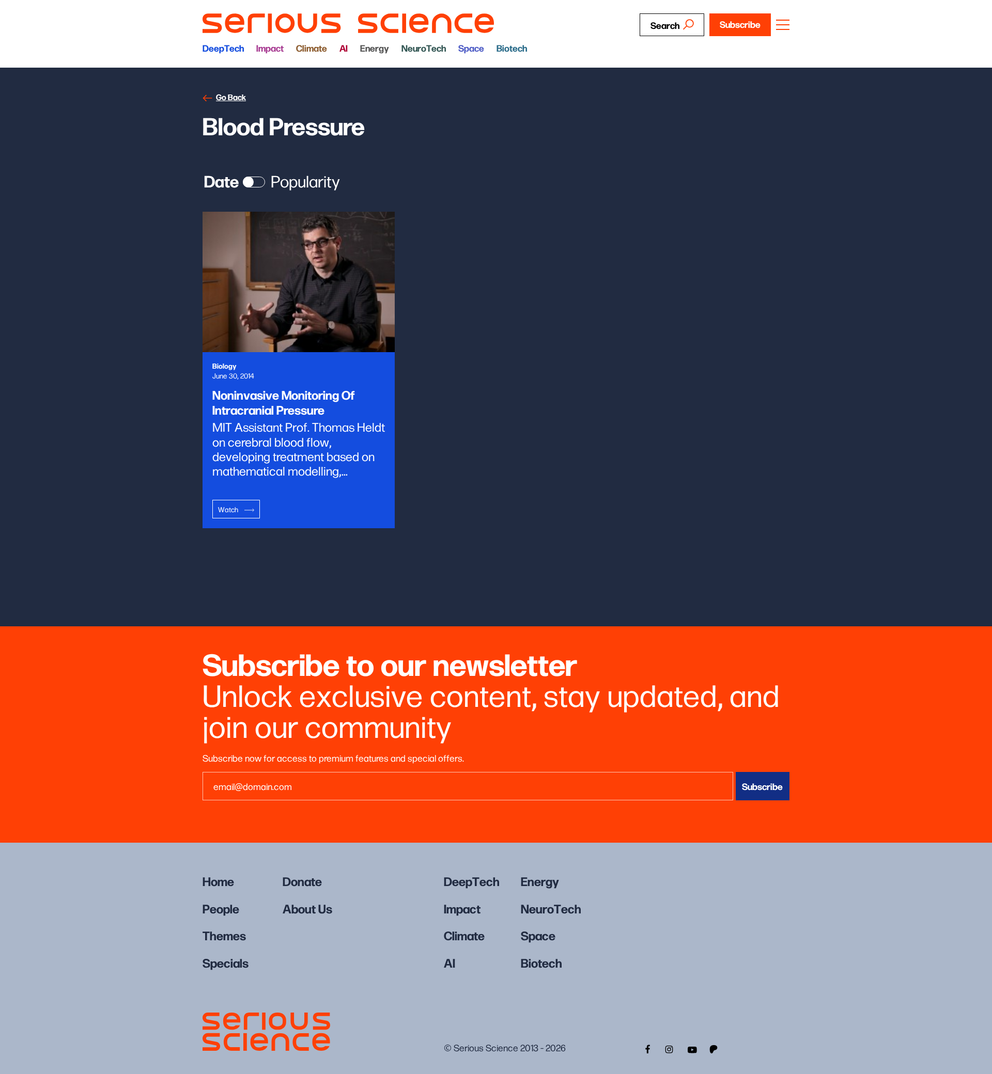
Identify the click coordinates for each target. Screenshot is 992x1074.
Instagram (669, 1048)
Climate (311, 47)
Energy (374, 47)
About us (307, 908)
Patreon (714, 1048)
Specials (226, 962)
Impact (270, 47)
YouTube (692, 1048)
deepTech (223, 47)
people (221, 908)
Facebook (646, 1048)
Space (471, 47)
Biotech (512, 47)
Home (218, 880)
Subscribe (740, 24)
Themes (224, 934)
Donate (302, 880)
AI (343, 47)
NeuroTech (423, 47)
